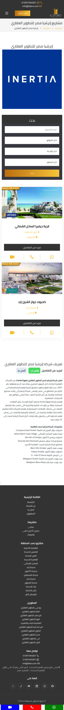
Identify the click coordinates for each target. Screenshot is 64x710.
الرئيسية (58, 28)
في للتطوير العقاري (31, 638)
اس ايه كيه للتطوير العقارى (31, 627)
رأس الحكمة (31, 590)
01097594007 (29, 2)
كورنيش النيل (31, 594)
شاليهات (31, 535)
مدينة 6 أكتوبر (31, 571)
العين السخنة (31, 556)
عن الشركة (31, 506)
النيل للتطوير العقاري (31, 642)
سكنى (31, 527)
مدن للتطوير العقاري (31, 635)
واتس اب (34, 370)
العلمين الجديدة (31, 552)
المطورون (31, 514)
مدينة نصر (30, 579)
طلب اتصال (22, 13)
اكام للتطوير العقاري (31, 611)
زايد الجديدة (31, 587)
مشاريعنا (47, 28)
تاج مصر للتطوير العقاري (30, 615)
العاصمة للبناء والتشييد (31, 623)
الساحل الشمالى (31, 563)
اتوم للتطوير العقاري (31, 619)
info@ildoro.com (30, 6)
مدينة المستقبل (31, 575)
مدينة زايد (30, 567)
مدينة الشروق (31, 583)
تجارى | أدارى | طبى (31, 531)
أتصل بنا (21, 370)
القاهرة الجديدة (31, 560)
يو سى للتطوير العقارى (31, 608)
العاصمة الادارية (31, 548)
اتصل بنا (31, 510)
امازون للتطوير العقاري (31, 631)
